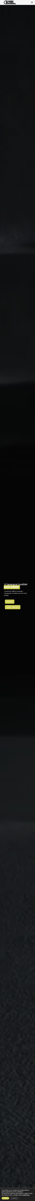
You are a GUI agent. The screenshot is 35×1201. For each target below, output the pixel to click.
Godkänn (5, 1198)
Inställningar (14, 1198)
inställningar (25, 1195)
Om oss (10, 602)
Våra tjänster (13, 607)
